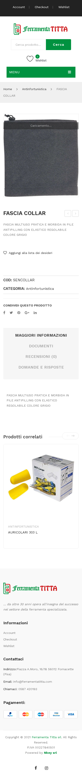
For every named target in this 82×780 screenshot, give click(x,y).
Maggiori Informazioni (41, 335)
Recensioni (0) (41, 356)
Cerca (58, 44)
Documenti (41, 346)
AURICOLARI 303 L (23, 532)
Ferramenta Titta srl (46, 737)
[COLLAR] (41, 155)
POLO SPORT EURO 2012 (76, 214)
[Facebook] (4, 313)
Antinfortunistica (34, 89)
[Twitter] (11, 313)
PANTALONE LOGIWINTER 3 (68, 214)
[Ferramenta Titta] (41, 28)
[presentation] (68, 436)
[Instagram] (46, 768)
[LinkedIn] (35, 313)
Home (7, 89)
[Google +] (27, 313)
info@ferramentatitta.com (32, 681)
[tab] (41, 335)
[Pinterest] (18, 313)
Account (19, 7)
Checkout (42, 7)
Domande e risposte (41, 367)
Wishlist (64, 7)
